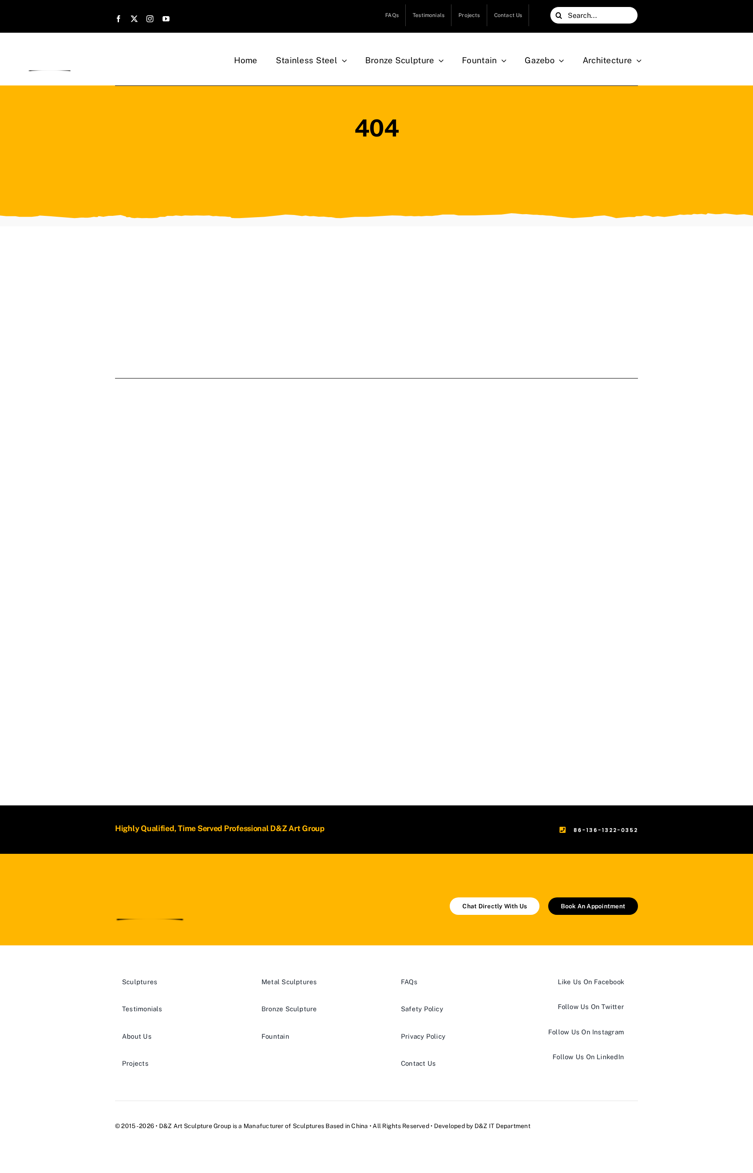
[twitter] (134, 18)
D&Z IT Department (502, 1125)
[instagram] (149, 18)
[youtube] (166, 18)
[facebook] (118, 18)
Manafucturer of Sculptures (284, 1125)
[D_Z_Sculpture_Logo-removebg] (49, 49)
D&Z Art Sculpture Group (195, 1125)
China (359, 1125)
